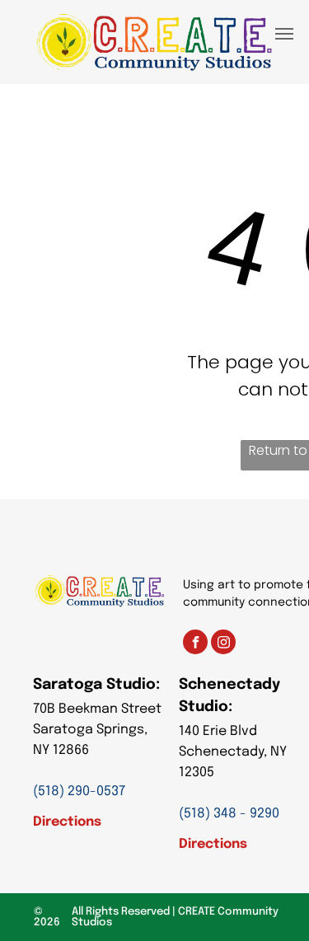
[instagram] (223, 644)
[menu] (284, 33)
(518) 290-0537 (79, 791)
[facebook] (195, 644)
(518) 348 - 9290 (229, 814)
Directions (67, 822)
